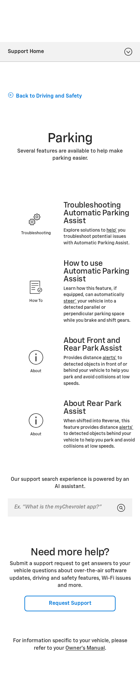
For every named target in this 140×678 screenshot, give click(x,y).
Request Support (70, 603)
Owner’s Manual (85, 648)
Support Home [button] (26, 51)
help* (111, 230)
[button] (111, 230)
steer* (70, 301)
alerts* (110, 358)
